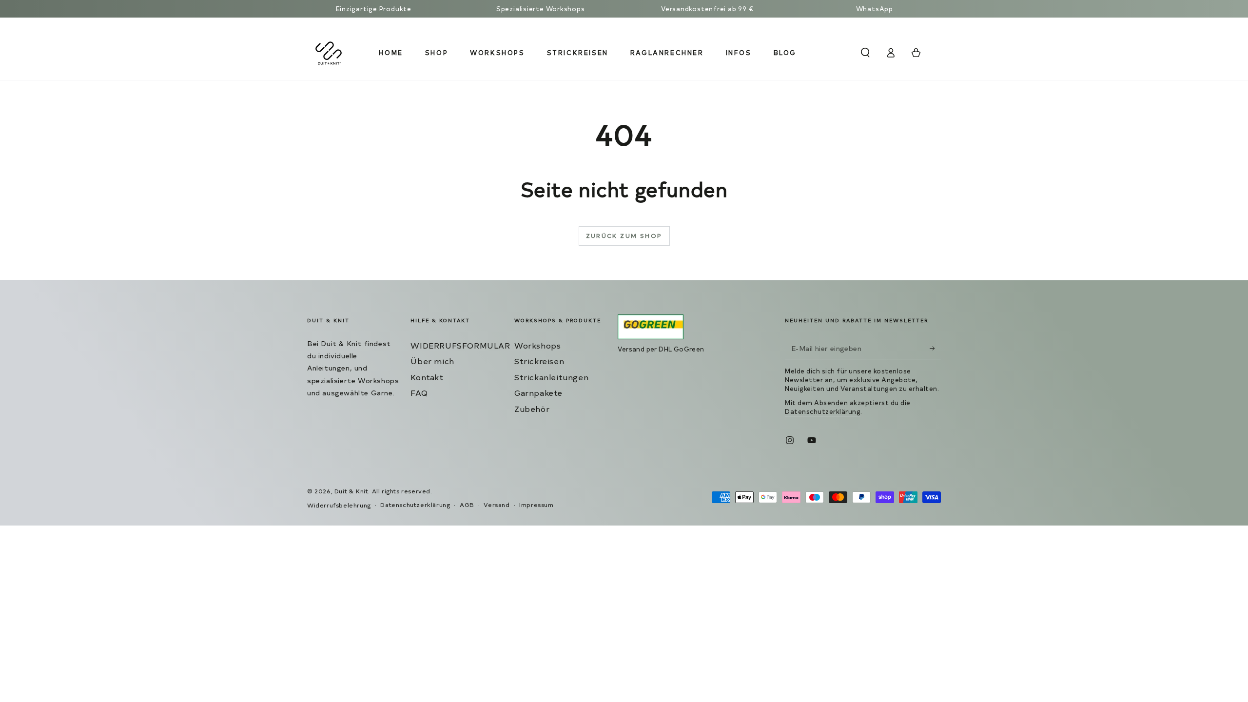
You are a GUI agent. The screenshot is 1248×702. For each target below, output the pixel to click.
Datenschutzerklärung (822, 411)
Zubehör (531, 408)
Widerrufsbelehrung (339, 505)
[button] (865, 52)
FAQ (419, 392)
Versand (496, 504)
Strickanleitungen (551, 376)
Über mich (432, 360)
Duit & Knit (351, 491)
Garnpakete (538, 392)
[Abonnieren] (935, 348)
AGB (467, 504)
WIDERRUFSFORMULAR (460, 345)
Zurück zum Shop (624, 235)
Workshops (537, 345)
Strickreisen (539, 360)
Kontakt (426, 376)
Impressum (536, 504)
